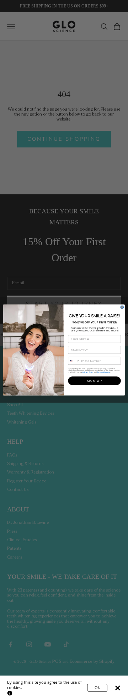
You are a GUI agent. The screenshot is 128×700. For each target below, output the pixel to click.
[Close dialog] (122, 307)
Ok (97, 687)
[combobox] (74, 361)
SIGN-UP (94, 380)
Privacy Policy (87, 372)
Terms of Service (103, 372)
